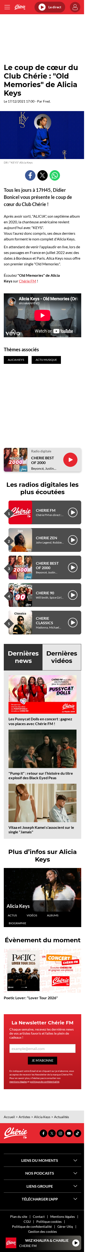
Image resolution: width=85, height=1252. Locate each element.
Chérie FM (27, 281)
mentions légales (18, 1081)
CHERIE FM (45, 510)
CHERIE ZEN (46, 537)
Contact (39, 1216)
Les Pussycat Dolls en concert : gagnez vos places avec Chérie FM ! (40, 721)
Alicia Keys (18, 906)
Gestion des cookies (42, 1231)
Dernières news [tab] (23, 657)
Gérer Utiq (65, 1226)
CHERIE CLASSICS (44, 620)
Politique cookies (49, 1221)
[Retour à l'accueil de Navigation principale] (20, 7)
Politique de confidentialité (32, 1226)
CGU (27, 1221)
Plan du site (18, 1216)
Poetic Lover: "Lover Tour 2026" (31, 997)
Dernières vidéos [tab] (61, 657)
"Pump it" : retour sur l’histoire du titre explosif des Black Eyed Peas (40, 775)
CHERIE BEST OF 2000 (42, 459)
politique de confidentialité (44, 1081)
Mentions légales (62, 1216)
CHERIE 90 (45, 593)
